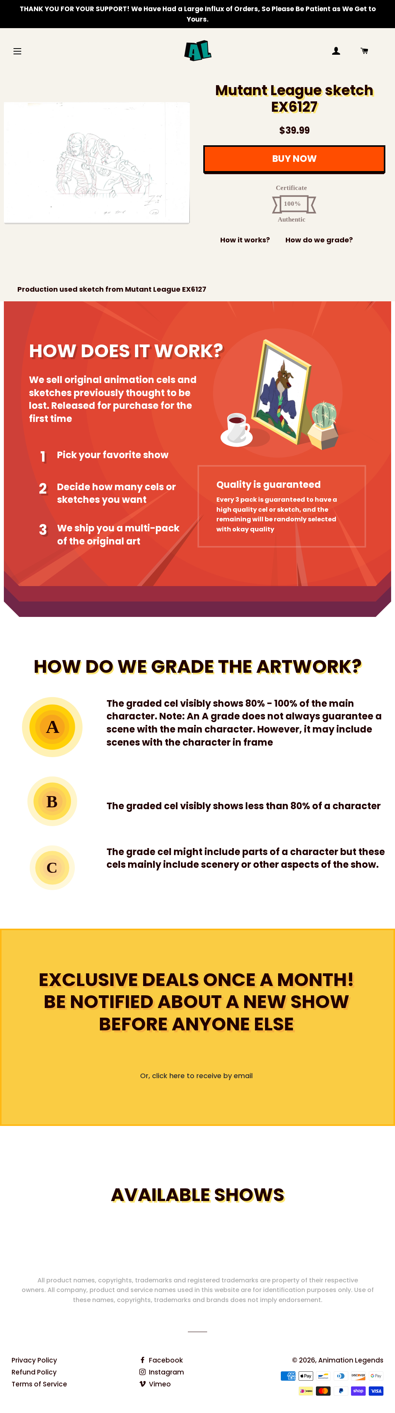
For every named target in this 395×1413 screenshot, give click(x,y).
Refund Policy (34, 1372)
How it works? (245, 240)
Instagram (165, 1372)
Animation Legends (350, 1360)
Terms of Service (39, 1384)
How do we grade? (319, 240)
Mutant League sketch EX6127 (294, 98)
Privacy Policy (34, 1360)
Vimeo (159, 1384)
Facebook (165, 1360)
